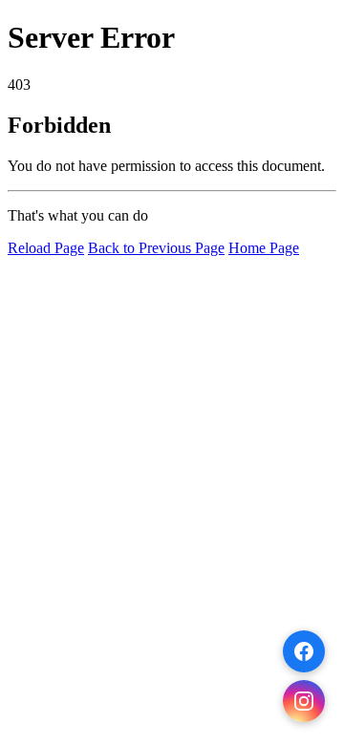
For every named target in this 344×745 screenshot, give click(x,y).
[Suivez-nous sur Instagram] (304, 701)
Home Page (263, 248)
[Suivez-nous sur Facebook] (304, 651)
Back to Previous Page (156, 248)
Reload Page (46, 248)
